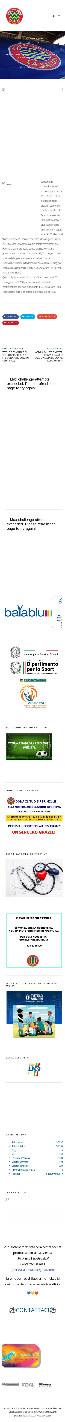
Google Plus (48, 317)
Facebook (11, 317)
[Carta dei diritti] (34, 1069)
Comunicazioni (32, 38)
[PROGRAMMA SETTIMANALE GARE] (29, 760)
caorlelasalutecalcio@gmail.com (33, 1270)
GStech (48, 1415)
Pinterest (12, 323)
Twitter (29, 317)
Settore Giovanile (32, 42)
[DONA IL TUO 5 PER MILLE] (34, 837)
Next (58, 611)
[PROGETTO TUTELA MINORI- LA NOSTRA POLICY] (34, 1041)
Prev (9, 611)
